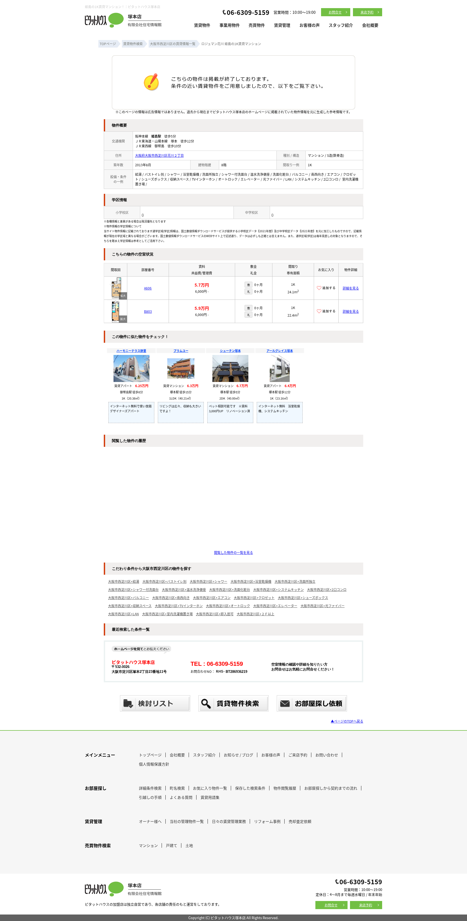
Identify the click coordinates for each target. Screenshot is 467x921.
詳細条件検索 (150, 788)
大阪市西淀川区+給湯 (123, 581)
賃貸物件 (202, 25)
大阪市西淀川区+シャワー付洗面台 (133, 589)
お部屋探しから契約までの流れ (330, 788)
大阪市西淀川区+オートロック (228, 605)
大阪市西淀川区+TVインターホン (179, 605)
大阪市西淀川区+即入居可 (215, 613)
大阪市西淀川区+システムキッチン (278, 589)
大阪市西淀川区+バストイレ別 (164, 581)
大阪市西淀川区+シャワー (208, 581)
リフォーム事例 (267, 821)
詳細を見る (351, 288)
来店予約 (367, 12)
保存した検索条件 (250, 788)
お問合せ (335, 12)
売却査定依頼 (300, 821)
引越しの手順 (150, 797)
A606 (148, 288)
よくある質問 (181, 797)
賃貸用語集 (210, 797)
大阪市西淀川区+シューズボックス (303, 597)
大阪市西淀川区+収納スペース (130, 605)
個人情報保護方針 (154, 764)
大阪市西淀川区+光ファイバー (323, 605)
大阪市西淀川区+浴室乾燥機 (251, 581)
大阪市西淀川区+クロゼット (254, 597)
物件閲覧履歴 (284, 788)
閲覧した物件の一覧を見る (233, 552)
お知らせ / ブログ (238, 754)
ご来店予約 (297, 754)
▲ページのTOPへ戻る (347, 721)
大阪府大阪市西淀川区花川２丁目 (159, 155)
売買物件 (257, 25)
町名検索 (177, 788)
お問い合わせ (326, 754)
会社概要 (370, 25)
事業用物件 (229, 25)
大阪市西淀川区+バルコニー (128, 597)
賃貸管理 (282, 25)
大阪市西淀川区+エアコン (212, 597)
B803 (148, 311)
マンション (148, 845)
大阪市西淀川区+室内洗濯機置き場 (167, 613)
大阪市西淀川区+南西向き (171, 597)
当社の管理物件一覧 (187, 821)
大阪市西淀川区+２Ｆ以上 (255, 613)
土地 (189, 845)
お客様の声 (309, 25)
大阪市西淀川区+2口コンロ (326, 589)
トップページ (150, 754)
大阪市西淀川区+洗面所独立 (295, 581)
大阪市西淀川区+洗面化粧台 (229, 589)
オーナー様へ (150, 821)
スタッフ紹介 (341, 25)
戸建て (171, 845)
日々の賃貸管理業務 (229, 821)
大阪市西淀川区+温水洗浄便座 (184, 589)
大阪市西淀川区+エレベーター (275, 605)
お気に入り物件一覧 (210, 788)
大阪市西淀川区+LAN (123, 613)
